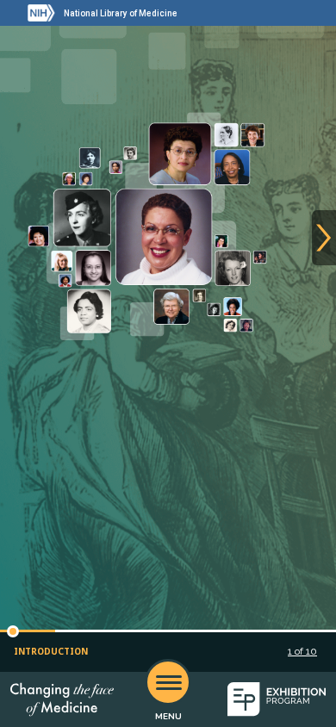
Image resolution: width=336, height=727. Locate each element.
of (302, 651)
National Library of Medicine (120, 13)
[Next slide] (324, 237)
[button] (13, 631)
